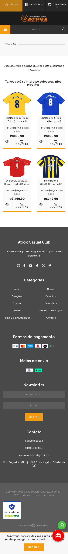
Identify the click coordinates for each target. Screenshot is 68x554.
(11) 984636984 (34, 448)
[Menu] (5, 29)
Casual (17, 303)
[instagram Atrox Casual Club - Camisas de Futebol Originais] (18, 265)
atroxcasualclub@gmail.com (34, 455)
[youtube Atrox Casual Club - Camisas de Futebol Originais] (30, 265)
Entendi (34, 547)
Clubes (51, 289)
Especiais (51, 296)
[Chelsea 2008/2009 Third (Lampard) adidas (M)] (7, 141)
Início (17, 289)
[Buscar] (63, 29)
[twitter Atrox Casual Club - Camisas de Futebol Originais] (43, 265)
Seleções (17, 296)
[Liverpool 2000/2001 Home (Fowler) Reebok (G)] (7, 204)
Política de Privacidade (17, 317)
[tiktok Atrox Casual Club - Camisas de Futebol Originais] (37, 265)
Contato (51, 317)
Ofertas (17, 310)
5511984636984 (34, 440)
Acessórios (51, 303)
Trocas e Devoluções (51, 310)
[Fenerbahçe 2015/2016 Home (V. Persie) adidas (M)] (41, 204)
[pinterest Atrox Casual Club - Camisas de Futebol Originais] (49, 265)
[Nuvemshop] (34, 526)
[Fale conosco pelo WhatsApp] (62, 525)
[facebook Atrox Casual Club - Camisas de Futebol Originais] (24, 265)
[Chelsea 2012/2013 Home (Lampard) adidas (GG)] (41, 141)
